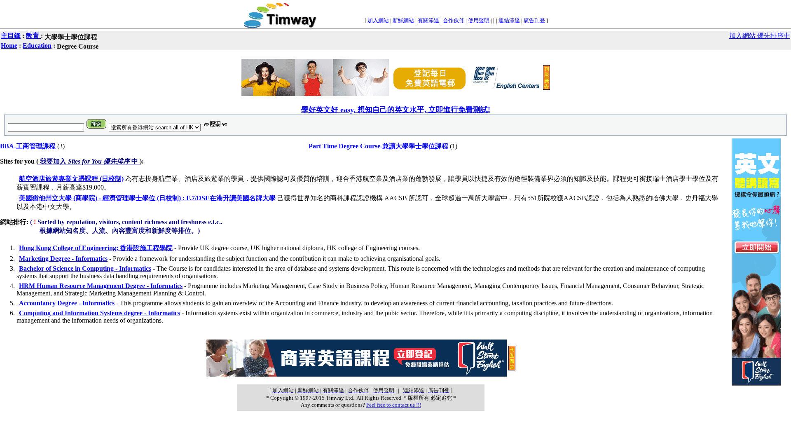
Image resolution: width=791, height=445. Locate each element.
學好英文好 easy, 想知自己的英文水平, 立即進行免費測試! (395, 109)
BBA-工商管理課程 (28, 146)
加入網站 (378, 20)
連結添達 (509, 20)
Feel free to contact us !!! (393, 405)
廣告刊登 (534, 20)
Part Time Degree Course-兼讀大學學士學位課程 (379, 146)
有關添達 (428, 20)
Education (37, 45)
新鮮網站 (403, 20)
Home (9, 45)
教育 (33, 35)
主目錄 (11, 35)
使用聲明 (478, 20)
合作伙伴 (453, 20)
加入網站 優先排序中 (759, 35)
